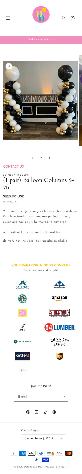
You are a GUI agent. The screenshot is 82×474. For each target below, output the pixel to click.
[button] (8, 18)
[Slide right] (49, 158)
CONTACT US (13, 166)
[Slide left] (32, 158)
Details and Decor (34, 467)
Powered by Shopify (56, 467)
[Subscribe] (63, 396)
